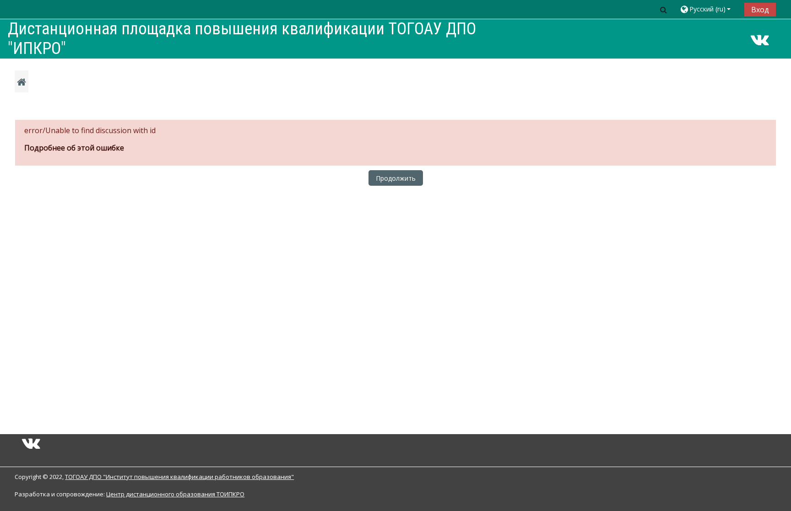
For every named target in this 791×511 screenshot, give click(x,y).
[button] (663, 9)
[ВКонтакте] (759, 43)
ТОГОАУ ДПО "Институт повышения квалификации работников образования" (179, 477)
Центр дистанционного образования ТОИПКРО (175, 494)
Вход (760, 10)
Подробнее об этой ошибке (74, 148)
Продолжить (396, 178)
